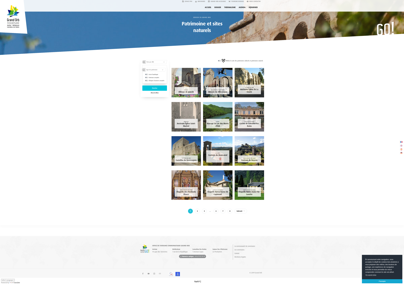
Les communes (239, 250)
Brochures (201, 1)
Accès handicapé (153, 74)
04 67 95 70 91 (193, 256)
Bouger (217, 7)
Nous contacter (254, 1)
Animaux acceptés (154, 77)
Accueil (208, 7)
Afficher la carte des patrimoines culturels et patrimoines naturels (244, 61)
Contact (237, 253)
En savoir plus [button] (371, 275)
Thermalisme (230, 7)
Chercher (154, 88)
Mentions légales (240, 257)
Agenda (242, 7)
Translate (16, 283)
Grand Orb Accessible (218, 1)
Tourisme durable (237, 1)
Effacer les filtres (155, 93)
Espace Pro (188, 1)
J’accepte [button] (382, 281)
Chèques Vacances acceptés (156, 80)
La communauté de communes (245, 246)
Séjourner (253, 7)
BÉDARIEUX (202, 281)
